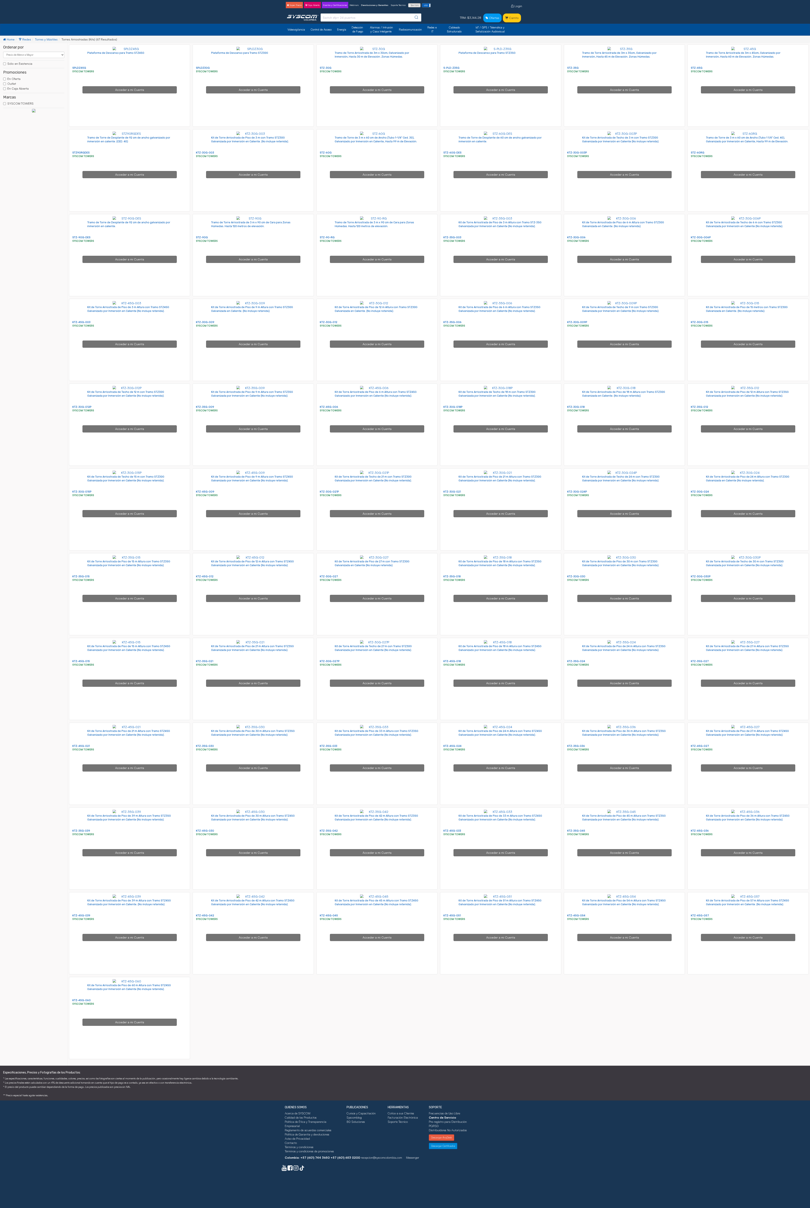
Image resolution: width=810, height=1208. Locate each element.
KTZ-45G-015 (81, 661)
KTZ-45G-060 (81, 1000)
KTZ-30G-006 (576, 237)
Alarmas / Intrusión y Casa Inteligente (382, 29)
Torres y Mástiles (46, 39)
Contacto (291, 1143)
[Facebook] (290, 1169)
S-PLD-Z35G (451, 67)
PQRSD (434, 1126)
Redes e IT (432, 29)
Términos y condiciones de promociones (309, 1151)
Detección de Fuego (358, 29)
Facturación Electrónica (403, 1117)
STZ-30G (325, 67)
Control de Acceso (321, 29)
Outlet (11, 83)
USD (426, 5)
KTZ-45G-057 (700, 915)
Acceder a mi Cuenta (129, 90)
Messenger (412, 1157)
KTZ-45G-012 (204, 576)
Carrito (513, 18)
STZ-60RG (697, 152)
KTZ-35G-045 (576, 830)
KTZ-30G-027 (329, 576)
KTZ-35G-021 (204, 661)
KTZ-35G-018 (452, 576)
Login (518, 6)
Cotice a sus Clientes (401, 1113)
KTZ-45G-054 (576, 915)
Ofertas (493, 18)
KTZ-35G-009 (205, 406)
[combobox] (371, 17)
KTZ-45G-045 (329, 915)
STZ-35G (573, 67)
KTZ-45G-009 (205, 491)
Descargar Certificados (443, 1145)
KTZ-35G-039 (81, 830)
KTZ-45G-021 (81, 745)
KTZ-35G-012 (699, 406)
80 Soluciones (356, 1121)
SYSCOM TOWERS (20, 103)
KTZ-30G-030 (576, 576)
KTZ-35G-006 (452, 322)
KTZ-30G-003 (205, 152)
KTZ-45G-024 (452, 745)
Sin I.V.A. (415, 5)
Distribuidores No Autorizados (448, 1130)
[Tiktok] (301, 1169)
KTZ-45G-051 (452, 915)
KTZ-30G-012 (328, 322)
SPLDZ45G (79, 67)
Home (10, 39)
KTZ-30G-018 (576, 406)
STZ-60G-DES (452, 152)
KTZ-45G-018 (452, 661)
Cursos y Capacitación (361, 1113)
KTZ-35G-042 (329, 830)
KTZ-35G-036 (576, 745)
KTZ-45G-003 (81, 322)
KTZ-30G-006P (701, 237)
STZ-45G (696, 67)
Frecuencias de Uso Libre (444, 1113)
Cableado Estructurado (454, 29)
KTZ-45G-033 (452, 830)
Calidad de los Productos (301, 1117)
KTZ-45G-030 (205, 830)
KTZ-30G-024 (700, 491)
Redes (26, 39)
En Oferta (13, 79)
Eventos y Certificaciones (335, 5)
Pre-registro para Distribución (448, 1121)
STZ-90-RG (327, 237)
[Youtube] (284, 1169)
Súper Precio (295, 5)
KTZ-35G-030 (205, 745)
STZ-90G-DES (81, 237)
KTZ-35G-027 (700, 661)
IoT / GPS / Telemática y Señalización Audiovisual (490, 29)
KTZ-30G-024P (577, 491)
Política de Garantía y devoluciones (307, 1134)
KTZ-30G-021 (452, 491)
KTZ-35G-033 (328, 745)
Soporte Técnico (398, 5)
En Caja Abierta (18, 88)
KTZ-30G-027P (330, 661)
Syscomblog (354, 1117)
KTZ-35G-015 (81, 576)
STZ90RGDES (81, 152)
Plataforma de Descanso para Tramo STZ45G (115, 52)
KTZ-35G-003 (452, 237)
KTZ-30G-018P (453, 406)
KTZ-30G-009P (577, 322)
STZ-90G (202, 237)
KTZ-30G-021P (329, 491)
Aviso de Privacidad (297, 1138)
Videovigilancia (296, 29)
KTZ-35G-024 (576, 661)
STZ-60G (326, 152)
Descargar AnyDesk (441, 1137)
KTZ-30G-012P (82, 406)
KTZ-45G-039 (81, 915)
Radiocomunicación (410, 29)
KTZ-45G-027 (700, 745)
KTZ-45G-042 (205, 915)
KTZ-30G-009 (205, 322)
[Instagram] (295, 1169)
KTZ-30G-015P (82, 491)
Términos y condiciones (299, 1147)
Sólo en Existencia (19, 63)
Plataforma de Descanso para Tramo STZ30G (239, 52)
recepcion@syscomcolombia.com (381, 1157)
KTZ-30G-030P (701, 576)
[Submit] (416, 17)
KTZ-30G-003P (577, 152)
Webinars (354, 5)
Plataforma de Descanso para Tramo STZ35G (487, 52)
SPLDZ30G (203, 67)
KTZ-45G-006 (329, 406)
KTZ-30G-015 (699, 322)
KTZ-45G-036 (700, 830)
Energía (341, 29)
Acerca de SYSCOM (297, 1113)
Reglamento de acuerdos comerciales (308, 1130)
